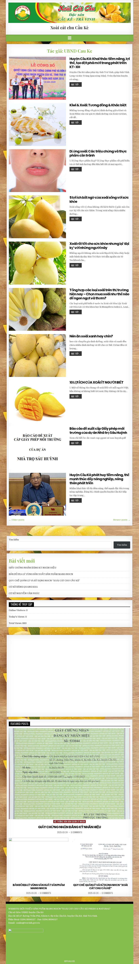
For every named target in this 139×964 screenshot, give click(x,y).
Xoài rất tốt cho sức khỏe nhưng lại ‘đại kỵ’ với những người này (99, 245)
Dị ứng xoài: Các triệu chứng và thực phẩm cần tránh (98, 153)
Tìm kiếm (14, 539)
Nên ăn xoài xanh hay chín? (91, 336)
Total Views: (15, 623)
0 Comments (76, 832)
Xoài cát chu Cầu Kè (69, 27)
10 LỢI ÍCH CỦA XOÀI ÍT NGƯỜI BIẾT (96, 382)
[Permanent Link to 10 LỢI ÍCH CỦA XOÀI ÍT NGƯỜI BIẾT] (37, 401)
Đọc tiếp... (75, 84)
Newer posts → (121, 520)
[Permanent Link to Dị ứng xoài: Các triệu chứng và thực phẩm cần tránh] (37, 170)
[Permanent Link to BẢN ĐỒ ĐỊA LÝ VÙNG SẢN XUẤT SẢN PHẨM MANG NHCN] (38, 860)
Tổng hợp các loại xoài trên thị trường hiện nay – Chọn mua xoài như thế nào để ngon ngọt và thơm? (99, 294)
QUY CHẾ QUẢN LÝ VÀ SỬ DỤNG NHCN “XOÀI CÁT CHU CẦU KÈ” (44, 580)
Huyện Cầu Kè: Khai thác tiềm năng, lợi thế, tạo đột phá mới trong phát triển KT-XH (100, 62)
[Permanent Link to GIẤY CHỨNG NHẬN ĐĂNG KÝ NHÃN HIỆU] (69, 773)
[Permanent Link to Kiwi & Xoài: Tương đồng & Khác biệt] (37, 124)
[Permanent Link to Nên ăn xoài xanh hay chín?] (37, 355)
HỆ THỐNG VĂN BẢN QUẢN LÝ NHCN (69, 821)
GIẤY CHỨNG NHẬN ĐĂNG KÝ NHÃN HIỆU (32, 567)
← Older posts (16, 520)
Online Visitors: (17, 610)
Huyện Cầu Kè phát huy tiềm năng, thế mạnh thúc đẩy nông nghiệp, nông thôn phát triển (99, 478)
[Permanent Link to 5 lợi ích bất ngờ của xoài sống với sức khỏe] (37, 216)
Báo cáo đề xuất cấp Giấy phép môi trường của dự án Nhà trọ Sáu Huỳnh (98, 430)
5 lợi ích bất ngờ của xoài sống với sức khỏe (99, 199)
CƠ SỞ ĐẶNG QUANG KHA (23, 587)
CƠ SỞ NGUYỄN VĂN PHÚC (24, 593)
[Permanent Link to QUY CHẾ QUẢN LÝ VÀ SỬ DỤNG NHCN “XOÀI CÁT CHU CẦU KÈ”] (100, 860)
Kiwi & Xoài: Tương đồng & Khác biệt (98, 105)
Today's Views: (17, 616)
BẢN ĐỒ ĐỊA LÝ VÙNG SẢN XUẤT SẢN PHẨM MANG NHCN (41, 574)
